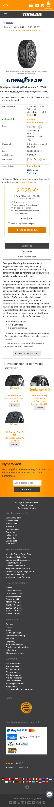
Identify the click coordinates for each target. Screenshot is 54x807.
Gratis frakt (27, 499)
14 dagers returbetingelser (27, 502)
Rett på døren (27, 505)
